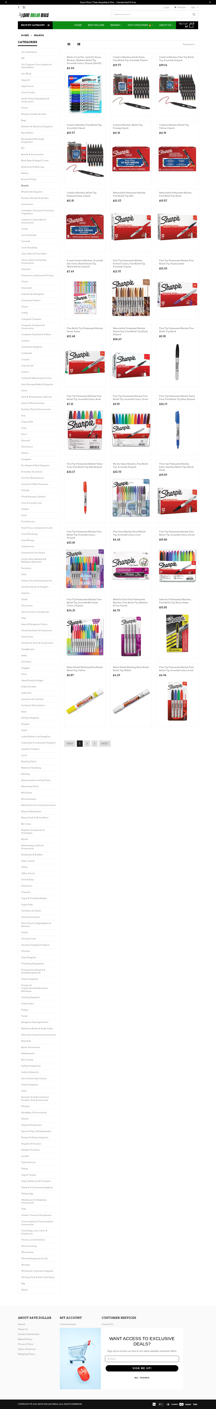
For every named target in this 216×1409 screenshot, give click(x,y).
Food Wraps (27, 544)
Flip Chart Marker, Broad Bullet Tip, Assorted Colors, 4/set (129, 537)
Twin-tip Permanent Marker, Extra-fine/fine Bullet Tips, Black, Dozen (176, 470)
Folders (25, 513)
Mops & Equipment (31, 815)
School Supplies (29, 1088)
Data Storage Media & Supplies (37, 388)
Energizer (26, 463)
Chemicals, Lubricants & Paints (37, 279)
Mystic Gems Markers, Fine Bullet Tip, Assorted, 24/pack (130, 469)
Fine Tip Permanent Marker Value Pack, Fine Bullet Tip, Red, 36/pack (84, 469)
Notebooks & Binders (32, 858)
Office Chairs (28, 877)
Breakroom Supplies (32, 195)
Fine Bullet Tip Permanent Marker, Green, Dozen (85, 333)
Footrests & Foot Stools (33, 556)
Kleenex (25, 728)
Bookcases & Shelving (32, 170)
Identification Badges (32, 684)
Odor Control (28, 865)
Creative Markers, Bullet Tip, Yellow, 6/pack (174, 130)
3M (23, 62)
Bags (23, 124)
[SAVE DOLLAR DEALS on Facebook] (18, 11)
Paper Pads (27, 908)
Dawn (24, 394)
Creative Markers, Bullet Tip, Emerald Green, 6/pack (82, 198)
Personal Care (28, 942)
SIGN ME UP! (142, 1372)
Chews (24, 285)
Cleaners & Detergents (32, 298)
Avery (24, 111)
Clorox (24, 310)
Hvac (24, 678)
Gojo (23, 622)
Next (104, 747)
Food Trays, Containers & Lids (36, 531)
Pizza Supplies (28, 961)
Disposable (27, 425)
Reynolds (26, 1045)
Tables (24, 1172)
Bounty (25, 177)
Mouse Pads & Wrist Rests (35, 821)
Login (166, 11)
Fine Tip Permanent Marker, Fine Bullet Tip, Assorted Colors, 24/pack (84, 538)
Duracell (25, 444)
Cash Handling (29, 251)
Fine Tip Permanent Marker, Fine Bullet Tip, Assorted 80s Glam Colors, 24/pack (84, 606)
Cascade (25, 245)
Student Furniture (30, 1154)
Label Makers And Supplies (35, 740)
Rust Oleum (27, 1063)
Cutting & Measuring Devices (36, 382)
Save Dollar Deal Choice (33, 1082)
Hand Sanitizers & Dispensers (36, 634)
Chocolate (26, 292)
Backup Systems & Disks (33, 118)
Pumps (24, 1013)
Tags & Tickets (28, 1179)
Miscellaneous (29, 803)
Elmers (25, 457)
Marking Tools (29, 765)
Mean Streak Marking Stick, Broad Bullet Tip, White (131, 672)
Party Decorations (30, 921)
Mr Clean (26, 828)
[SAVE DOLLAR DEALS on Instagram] (24, 11)
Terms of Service (27, 1353)
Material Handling (31, 771)
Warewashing (29, 1250)
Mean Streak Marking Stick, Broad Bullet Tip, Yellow (84, 672)
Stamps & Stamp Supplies (34, 1141)
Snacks (25, 1122)
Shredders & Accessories (34, 1116)
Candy (24, 232)
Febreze (25, 494)
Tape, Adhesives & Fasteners (36, 1185)
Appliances (27, 90)
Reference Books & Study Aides (37, 1032)
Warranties (27, 1256)
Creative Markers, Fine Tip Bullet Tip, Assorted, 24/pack (176, 62)
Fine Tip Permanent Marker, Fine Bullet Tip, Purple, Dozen (176, 266)
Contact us (107, 1328)
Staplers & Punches (31, 1147)
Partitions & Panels (31, 914)
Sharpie (25, 1110)
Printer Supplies (29, 983)
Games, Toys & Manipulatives (36, 584)
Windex (25, 1268)
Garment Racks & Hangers (35, 590)
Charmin (26, 273)
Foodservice (27, 550)
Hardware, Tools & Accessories (37, 647)
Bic (23, 152)
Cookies (25, 344)
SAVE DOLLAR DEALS (48, 1408)
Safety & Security (30, 1076)
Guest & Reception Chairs (34, 628)
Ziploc (24, 1293)
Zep (23, 1287)
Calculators (27, 208)
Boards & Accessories (32, 158)
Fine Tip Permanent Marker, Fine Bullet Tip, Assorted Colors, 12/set (130, 401)
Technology (27, 1197)
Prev (70, 747)
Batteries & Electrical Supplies (37, 130)
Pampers (26, 896)
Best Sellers (27, 136)
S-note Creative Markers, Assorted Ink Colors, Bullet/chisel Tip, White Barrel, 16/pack (85, 267)
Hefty (24, 659)
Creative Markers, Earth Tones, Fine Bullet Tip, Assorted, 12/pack (130, 62)
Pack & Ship (27, 883)
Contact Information (28, 1338)
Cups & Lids (27, 369)
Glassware (26, 609)
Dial (23, 419)
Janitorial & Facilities (32, 703)
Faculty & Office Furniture (34, 488)
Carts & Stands (29, 239)
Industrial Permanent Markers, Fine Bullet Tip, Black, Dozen (175, 605)
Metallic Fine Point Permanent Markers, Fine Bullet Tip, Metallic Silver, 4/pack (130, 606)
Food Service (28, 525)
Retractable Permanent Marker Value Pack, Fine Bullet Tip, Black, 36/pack (130, 335)
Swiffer (25, 1160)
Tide (23, 1213)
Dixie (24, 432)
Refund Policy (25, 1343)
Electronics (27, 450)
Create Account (68, 1328)
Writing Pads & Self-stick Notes (38, 1281)
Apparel (25, 84)
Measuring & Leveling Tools (35, 784)
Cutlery (25, 376)
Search (21, 1328)
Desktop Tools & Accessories (36, 413)
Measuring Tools (30, 790)
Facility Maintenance (32, 481)
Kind (23, 715)
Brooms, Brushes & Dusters (35, 202)
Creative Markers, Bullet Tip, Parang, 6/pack (128, 130)
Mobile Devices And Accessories (38, 809)
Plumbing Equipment (32, 967)
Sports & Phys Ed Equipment (36, 1135)
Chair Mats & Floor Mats (34, 257)
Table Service (28, 1166)
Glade (24, 603)
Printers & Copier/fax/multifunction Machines (34, 992)
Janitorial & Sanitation (33, 709)
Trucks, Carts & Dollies (33, 1243)
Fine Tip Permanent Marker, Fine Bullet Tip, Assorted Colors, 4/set (176, 672)
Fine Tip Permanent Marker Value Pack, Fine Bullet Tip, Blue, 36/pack (177, 401)
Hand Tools (27, 640)
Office (24, 871)
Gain (23, 578)
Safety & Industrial (31, 1069)
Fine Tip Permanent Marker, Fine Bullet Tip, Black (176, 333)
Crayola (25, 363)
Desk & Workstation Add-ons (36, 400)
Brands (25, 189)
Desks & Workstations (33, 407)
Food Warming (29, 538)
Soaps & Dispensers (31, 1129)
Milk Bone (26, 796)
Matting (25, 778)
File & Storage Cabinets (33, 500)
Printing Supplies (30, 1001)
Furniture (26, 572)
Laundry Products (30, 753)
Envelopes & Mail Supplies (35, 469)
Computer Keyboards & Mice (36, 338)
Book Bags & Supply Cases (35, 164)
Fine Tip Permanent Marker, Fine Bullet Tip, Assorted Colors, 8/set (84, 401)
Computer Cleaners (31, 323)
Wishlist (182, 11)
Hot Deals (26, 665)
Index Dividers (29, 690)
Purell (24, 1020)
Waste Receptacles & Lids (34, 1262)
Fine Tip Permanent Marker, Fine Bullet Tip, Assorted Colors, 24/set (176, 537)
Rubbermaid (27, 1057)
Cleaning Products (30, 304)
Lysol (24, 759)
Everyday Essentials (32, 475)
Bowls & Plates (29, 183)
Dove (24, 438)
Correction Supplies (31, 350)
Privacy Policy (25, 1348)
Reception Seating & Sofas (34, 1026)
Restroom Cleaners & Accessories (38, 1038)
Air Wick (26, 77)
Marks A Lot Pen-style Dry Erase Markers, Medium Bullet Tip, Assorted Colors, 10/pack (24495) (84, 64)
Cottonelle (26, 357)
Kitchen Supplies (30, 721)
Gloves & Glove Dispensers (35, 615)
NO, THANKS (142, 1381)
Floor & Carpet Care (31, 507)
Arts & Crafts (28, 96)
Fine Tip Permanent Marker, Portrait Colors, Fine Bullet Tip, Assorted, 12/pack (129, 267)
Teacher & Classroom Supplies (37, 1191)
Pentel (24, 936)
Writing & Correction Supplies (37, 1275)
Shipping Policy (26, 1358)
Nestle (24, 843)
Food (23, 519)
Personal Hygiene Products (35, 949)
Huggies (25, 672)
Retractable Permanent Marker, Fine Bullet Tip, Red (129, 198)
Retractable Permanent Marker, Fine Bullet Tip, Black (175, 198)
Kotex (24, 734)
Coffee (24, 316)
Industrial (26, 697)
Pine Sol (25, 955)
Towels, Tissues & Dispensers (36, 1219)
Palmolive (26, 889)
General (25, 597)
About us (23, 1333)
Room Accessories (30, 1051)
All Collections (29, 56)
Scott (24, 1095)
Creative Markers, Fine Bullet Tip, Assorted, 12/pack (84, 130)
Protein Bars (27, 1007)
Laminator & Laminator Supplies (38, 746)
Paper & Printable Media (34, 902)
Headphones (27, 653)
